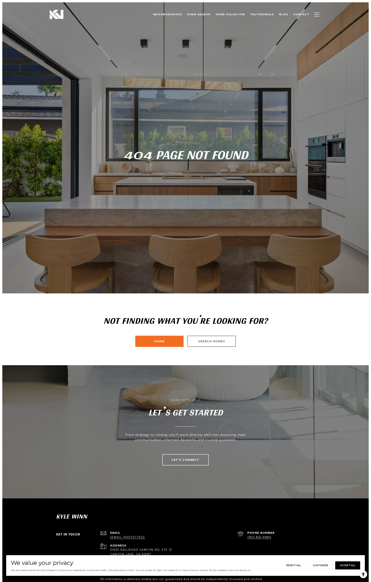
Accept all (347, 565)
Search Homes (211, 341)
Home (159, 341)
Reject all (293, 565)
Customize (320, 565)
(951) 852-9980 (259, 537)
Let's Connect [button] (185, 460)
